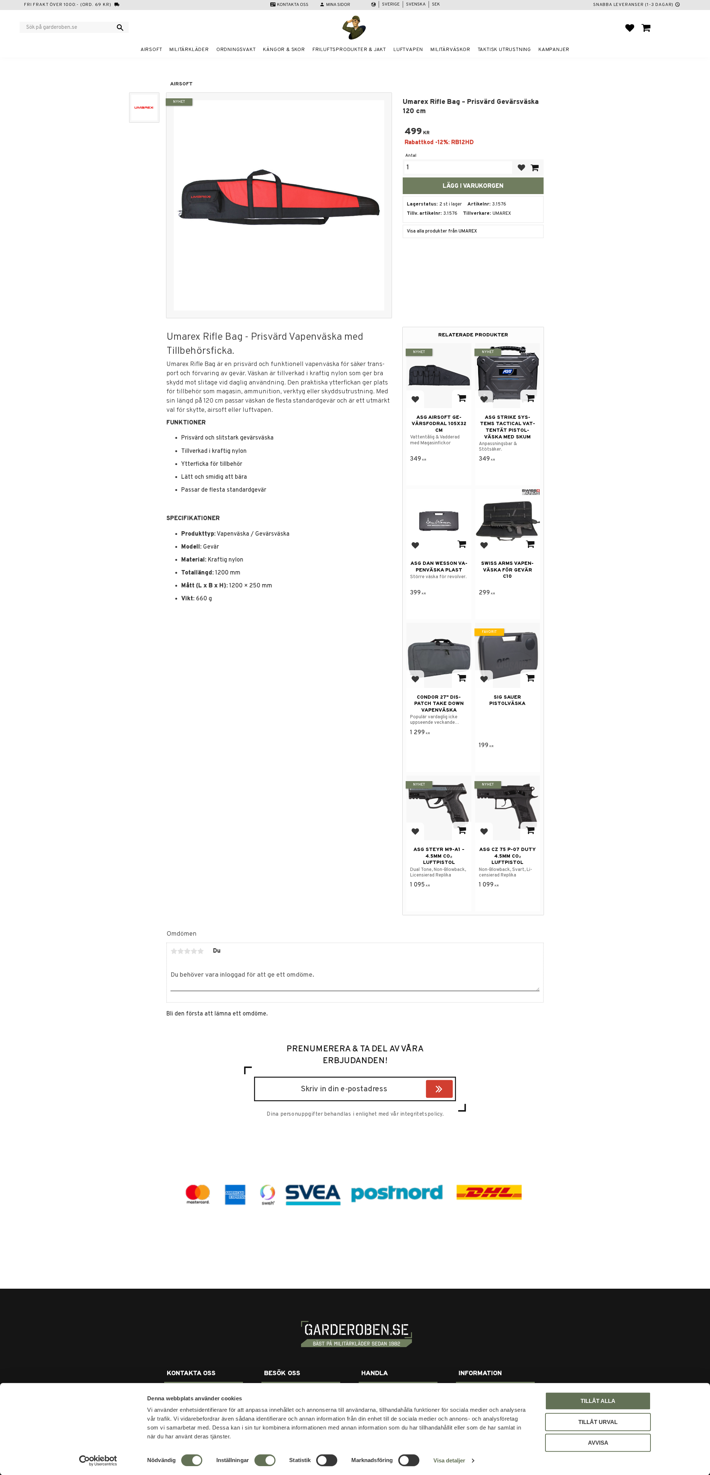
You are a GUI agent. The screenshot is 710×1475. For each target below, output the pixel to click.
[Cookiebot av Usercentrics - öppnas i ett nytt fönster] (98, 1460)
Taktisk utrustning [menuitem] (504, 50)
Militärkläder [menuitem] (189, 50)
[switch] (264, 1460)
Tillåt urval (598, 1422)
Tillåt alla (598, 1401)
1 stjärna (173, 951)
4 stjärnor (193, 951)
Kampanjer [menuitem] (553, 50)
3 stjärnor (187, 951)
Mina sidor (338, 5)
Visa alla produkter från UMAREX (442, 231)
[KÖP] (534, 167)
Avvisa (598, 1443)
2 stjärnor (180, 951)
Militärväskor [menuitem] (450, 50)
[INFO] (461, 399)
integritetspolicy (421, 1114)
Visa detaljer (449, 1460)
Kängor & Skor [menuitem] (284, 50)
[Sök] (120, 27)
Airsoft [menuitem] (151, 50)
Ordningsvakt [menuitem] (236, 50)
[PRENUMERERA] (451, 1090)
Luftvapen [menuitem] (408, 50)
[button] (629, 28)
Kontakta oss (292, 5)
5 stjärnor (200, 951)
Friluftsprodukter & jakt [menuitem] (349, 50)
